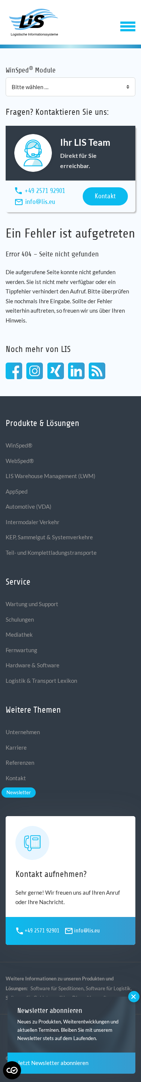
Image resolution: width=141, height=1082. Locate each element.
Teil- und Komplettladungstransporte (51, 552)
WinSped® (19, 445)
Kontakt (105, 196)
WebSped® (20, 460)
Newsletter (18, 792)
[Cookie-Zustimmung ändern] (12, 1070)
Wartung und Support (32, 603)
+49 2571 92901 (44, 190)
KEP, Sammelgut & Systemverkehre (49, 537)
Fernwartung (21, 650)
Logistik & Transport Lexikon (41, 680)
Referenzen (20, 762)
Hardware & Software (32, 665)
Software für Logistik (108, 988)
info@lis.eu (40, 201)
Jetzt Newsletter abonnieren (52, 1062)
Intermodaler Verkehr (32, 522)
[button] (128, 26)
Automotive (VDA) (29, 506)
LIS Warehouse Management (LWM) (51, 475)
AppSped (16, 491)
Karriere (16, 747)
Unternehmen (23, 732)
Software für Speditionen (56, 988)
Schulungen (20, 619)
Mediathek (19, 634)
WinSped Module (31, 69)
